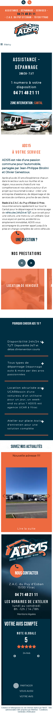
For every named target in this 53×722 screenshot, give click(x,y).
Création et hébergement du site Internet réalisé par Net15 (24, 708)
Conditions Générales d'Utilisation (33, 711)
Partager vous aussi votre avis (26, 686)
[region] (26, 289)
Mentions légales (26, 614)
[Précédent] (4, 495)
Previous (14, 656)
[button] (23, 2)
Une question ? (26, 240)
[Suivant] (49, 495)
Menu (7, 44)
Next (38, 656)
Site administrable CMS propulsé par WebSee (28, 709)
